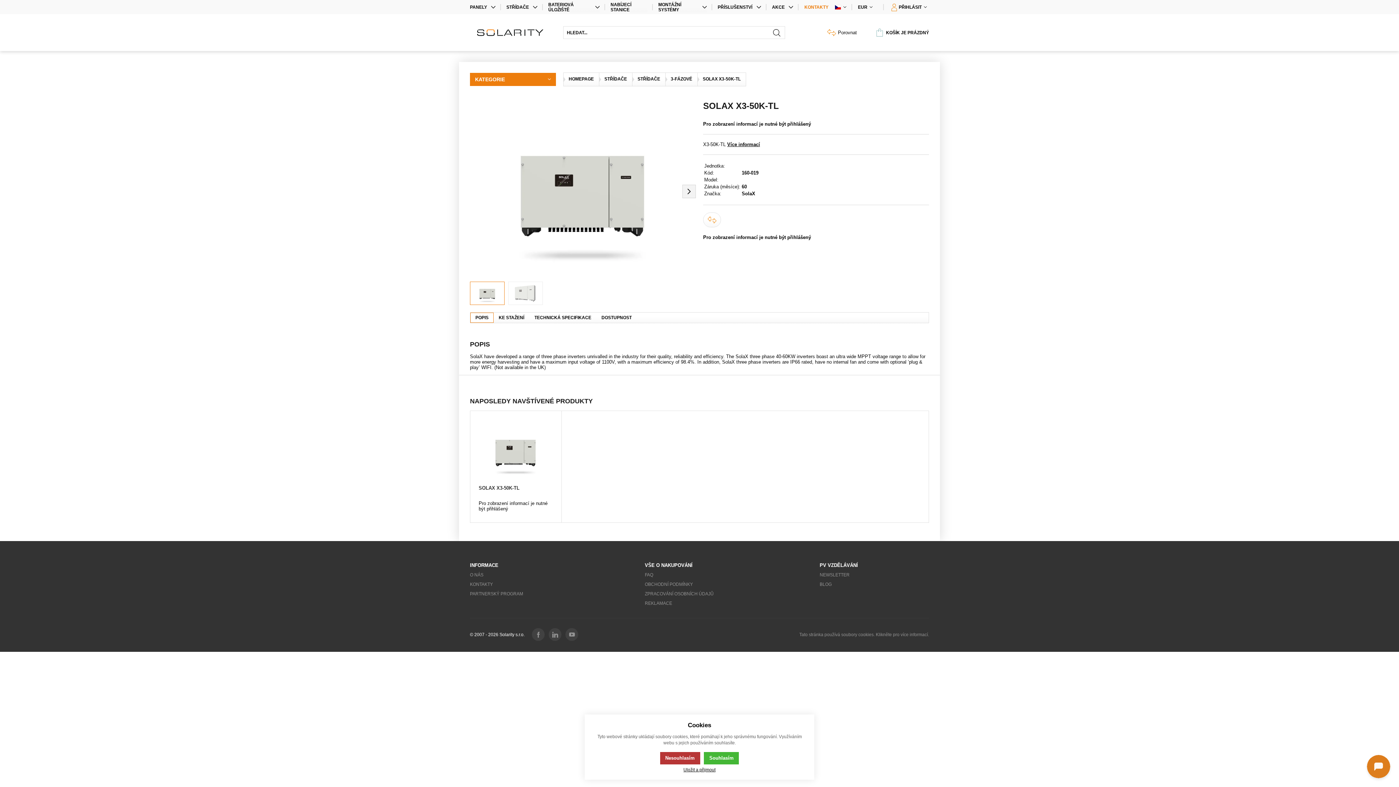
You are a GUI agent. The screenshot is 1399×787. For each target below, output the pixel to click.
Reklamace (658, 603)
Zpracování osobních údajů (679, 593)
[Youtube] (571, 634)
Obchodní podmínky (669, 584)
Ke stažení (511, 317)
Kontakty (816, 7)
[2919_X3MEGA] (583, 191)
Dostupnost (616, 317)
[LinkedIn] (555, 634)
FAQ (649, 574)
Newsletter (835, 574)
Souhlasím (721, 758)
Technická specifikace (562, 317)
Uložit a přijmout (699, 769)
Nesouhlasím (680, 758)
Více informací (743, 144)
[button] (689, 191)
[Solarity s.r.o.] (513, 32)
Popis (482, 317)
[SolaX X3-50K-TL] (516, 451)
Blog (826, 584)
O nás (476, 574)
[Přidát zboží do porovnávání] (712, 219)
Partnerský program (496, 593)
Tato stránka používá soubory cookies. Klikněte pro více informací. (864, 634)
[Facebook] (538, 634)
